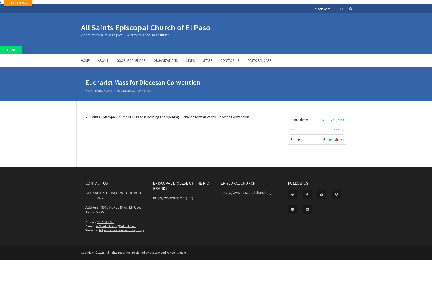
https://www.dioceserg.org (173, 197)
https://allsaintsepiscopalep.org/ (121, 230)
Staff (207, 60)
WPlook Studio (176, 253)
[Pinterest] (336, 140)
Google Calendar (131, 60)
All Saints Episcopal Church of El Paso (145, 27)
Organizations (166, 60)
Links (190, 60)
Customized (158, 253)
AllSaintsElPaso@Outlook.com (116, 226)
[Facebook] (324, 140)
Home (85, 60)
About (103, 60)
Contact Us (229, 60)
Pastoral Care (259, 60)
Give (11, 50)
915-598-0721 (323, 9)
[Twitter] (330, 140)
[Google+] (342, 140)
